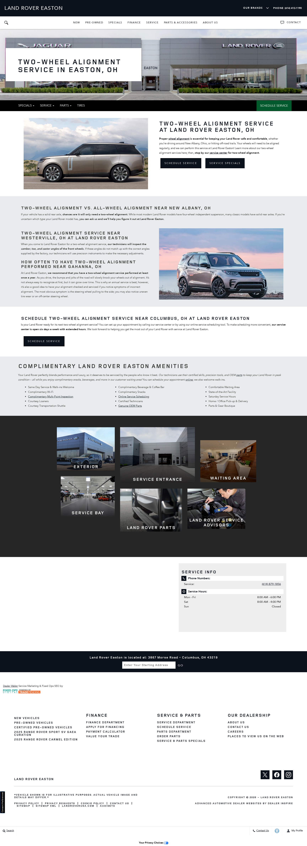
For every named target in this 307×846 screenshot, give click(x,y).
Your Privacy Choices (151, 842)
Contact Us (238, 726)
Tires (81, 105)
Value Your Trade (102, 736)
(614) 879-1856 (271, 584)
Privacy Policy (26, 803)
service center (218, 153)
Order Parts (169, 736)
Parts (65, 105)
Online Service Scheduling (133, 396)
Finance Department (105, 722)
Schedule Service (274, 106)
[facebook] (276, 774)
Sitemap (23, 806)
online (189, 379)
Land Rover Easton (276, 797)
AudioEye (107, 806)
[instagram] (288, 774)
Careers (236, 731)
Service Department (176, 722)
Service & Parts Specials (181, 740)
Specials (115, 22)
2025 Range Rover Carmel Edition (46, 739)
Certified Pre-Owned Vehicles (43, 727)
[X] (265, 774)
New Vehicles (27, 718)
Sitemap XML (46, 806)
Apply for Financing (105, 726)
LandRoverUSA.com (78, 806)
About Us (210, 22)
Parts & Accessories (181, 22)
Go (180, 665)
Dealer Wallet (10, 686)
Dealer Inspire (280, 803)
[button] (6, 22)
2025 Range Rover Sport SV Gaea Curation (45, 733)
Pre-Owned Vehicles (33, 722)
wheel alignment (178, 138)
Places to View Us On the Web (256, 736)
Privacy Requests (60, 803)
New (76, 22)
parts (239, 375)
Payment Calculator (105, 731)
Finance (134, 22)
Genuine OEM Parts (130, 406)
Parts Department (174, 731)
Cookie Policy (92, 803)
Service (152, 22)
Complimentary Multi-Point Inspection (50, 396)
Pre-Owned (94, 22)
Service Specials (225, 163)
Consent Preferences (2, 802)
